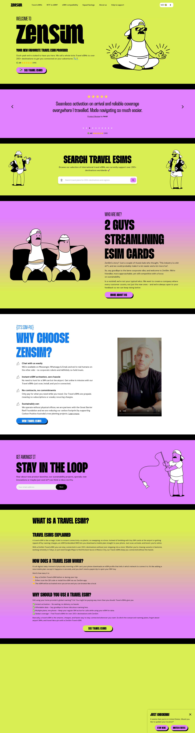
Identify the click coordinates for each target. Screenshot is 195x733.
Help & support (117, 5)
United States (179, 728)
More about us (118, 295)
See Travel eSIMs (97, 628)
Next (61, 487)
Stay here (161, 728)
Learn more (73, 413)
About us (103, 5)
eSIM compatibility (70, 5)
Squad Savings (88, 5)
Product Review (93, 116)
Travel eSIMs (37, 5)
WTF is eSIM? (52, 5)
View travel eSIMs (32, 421)
